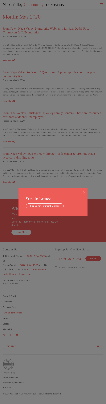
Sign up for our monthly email (44, 206)
